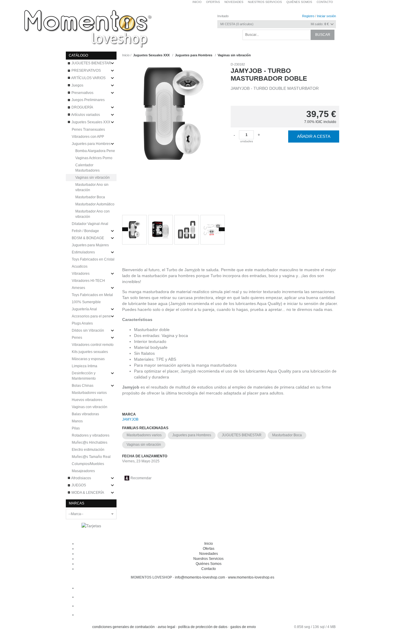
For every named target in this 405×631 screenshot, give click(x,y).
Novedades (208, 554)
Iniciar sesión (326, 16)
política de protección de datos (202, 627)
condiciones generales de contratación (123, 627)
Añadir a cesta (313, 136)
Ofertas (208, 549)
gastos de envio (243, 627)
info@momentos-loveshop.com (200, 577)
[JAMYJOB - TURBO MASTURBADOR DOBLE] (173, 136)
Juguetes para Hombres (191, 435)
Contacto (325, 2)
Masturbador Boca (287, 435)
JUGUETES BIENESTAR (242, 435)
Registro (308, 16)
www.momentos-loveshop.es (251, 577)
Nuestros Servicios (208, 559)
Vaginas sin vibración (144, 445)
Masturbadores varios (144, 435)
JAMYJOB (130, 419)
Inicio (208, 543)
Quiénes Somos (208, 564)
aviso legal (166, 627)
